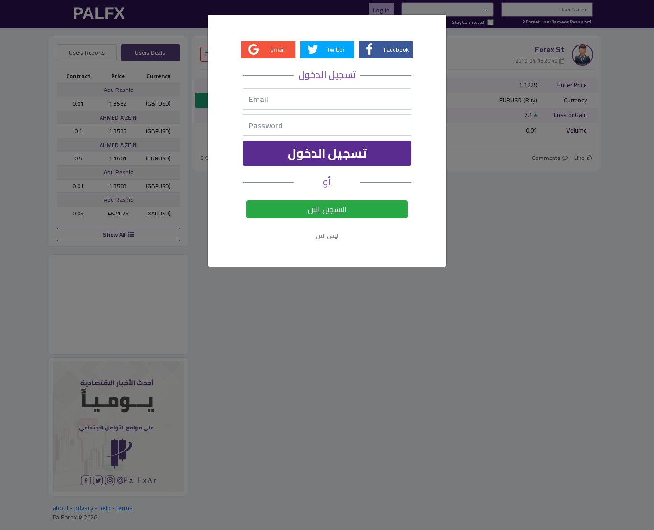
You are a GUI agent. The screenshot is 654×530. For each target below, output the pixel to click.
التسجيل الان (327, 209)
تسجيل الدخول (327, 153)
